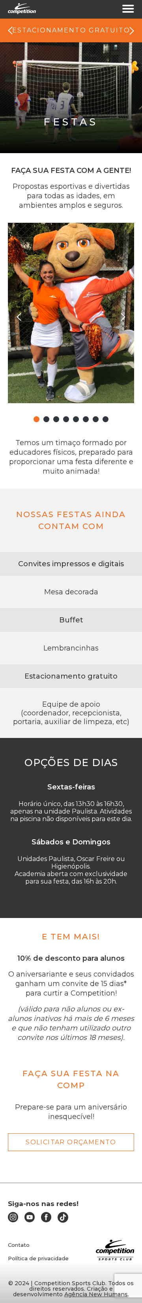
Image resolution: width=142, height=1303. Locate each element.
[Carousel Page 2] (46, 419)
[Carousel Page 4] (66, 419)
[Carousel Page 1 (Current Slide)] (36, 419)
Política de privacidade (38, 1258)
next (131, 31)
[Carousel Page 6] (86, 419)
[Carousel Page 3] (56, 419)
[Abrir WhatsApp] (122, 1283)
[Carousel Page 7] (96, 419)
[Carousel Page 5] (76, 419)
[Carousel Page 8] (105, 419)
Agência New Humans (96, 1294)
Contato (19, 1245)
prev (10, 31)
